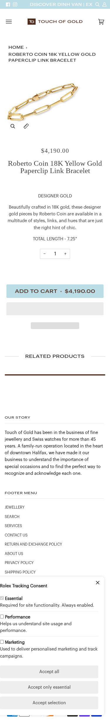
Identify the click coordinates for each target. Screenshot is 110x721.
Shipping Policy (20, 572)
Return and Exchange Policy (33, 544)
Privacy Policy (19, 563)
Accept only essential (49, 687)
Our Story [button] (18, 417)
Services (13, 526)
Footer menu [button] (21, 493)
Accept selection (49, 703)
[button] (55, 310)
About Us (14, 554)
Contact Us (16, 535)
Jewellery (15, 507)
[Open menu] (14, 21)
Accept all (49, 672)
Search (12, 517)
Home (16, 47)
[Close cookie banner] (97, 583)
